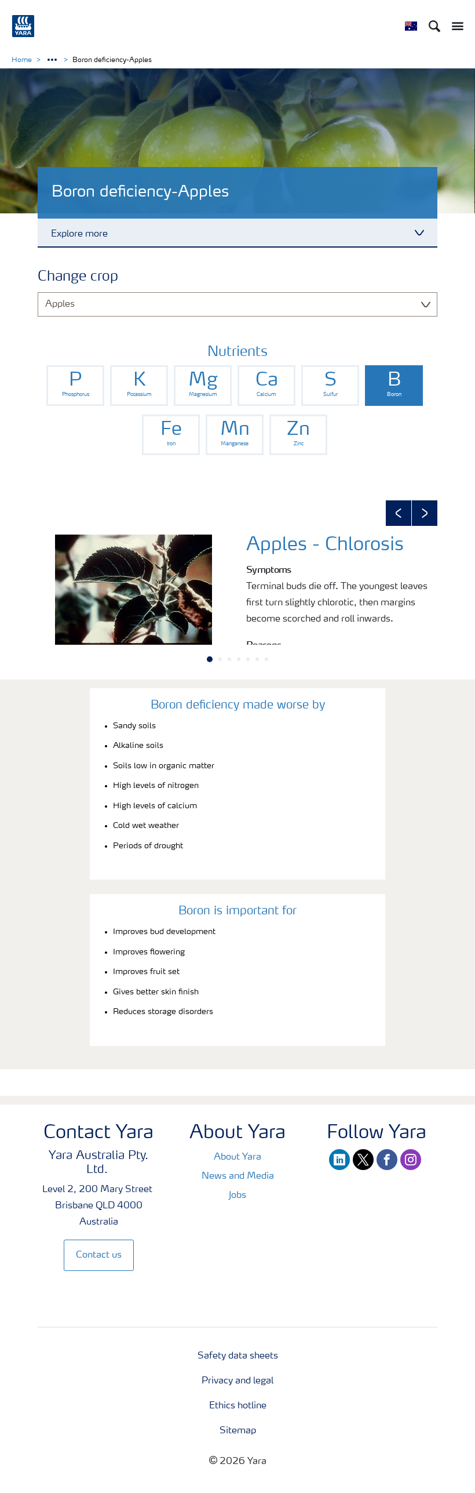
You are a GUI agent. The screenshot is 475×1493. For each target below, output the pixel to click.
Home (22, 60)
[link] (75, 385)
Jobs (237, 1195)
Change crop (78, 277)
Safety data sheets (238, 1356)
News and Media (238, 1176)
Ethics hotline (237, 1406)
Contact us (99, 1255)
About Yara (237, 1157)
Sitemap (238, 1431)
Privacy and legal (237, 1381)
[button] (398, 513)
